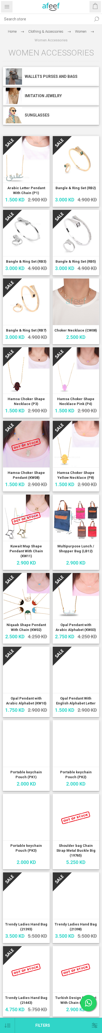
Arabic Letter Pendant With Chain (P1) (26, 190)
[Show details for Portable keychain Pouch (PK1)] (26, 743)
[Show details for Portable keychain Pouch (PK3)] (26, 817)
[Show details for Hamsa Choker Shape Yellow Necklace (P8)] (76, 444)
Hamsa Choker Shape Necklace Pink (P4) (75, 401)
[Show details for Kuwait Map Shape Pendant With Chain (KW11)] (26, 518)
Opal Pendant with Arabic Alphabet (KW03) (75, 627)
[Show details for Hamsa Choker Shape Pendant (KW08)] (26, 444)
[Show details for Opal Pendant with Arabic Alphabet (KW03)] (76, 596)
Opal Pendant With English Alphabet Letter (76, 700)
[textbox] (45, 19)
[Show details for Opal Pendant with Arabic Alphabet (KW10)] (26, 670)
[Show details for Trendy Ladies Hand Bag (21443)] (26, 969)
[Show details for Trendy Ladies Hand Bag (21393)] (26, 895)
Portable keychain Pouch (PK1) (26, 774)
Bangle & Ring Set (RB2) (75, 188)
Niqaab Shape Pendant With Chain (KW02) (26, 627)
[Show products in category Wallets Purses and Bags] (14, 76)
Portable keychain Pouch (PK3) (26, 848)
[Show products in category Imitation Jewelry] (14, 96)
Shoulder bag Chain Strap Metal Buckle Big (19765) (75, 850)
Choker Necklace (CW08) (75, 330)
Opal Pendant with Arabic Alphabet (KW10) (26, 700)
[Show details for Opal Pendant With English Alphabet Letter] (76, 670)
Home (12, 31)
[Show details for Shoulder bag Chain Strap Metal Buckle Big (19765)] (76, 817)
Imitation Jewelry (43, 96)
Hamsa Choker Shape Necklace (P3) (26, 401)
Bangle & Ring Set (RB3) (26, 261)
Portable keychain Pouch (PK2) (76, 774)
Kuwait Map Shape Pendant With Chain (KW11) (26, 551)
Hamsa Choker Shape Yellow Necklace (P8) (75, 475)
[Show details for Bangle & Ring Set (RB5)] (76, 233)
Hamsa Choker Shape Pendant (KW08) (26, 475)
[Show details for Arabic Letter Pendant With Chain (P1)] (26, 159)
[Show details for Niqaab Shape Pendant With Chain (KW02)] (26, 596)
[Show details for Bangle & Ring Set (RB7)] (26, 301)
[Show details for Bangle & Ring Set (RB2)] (76, 159)
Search (96, 19)
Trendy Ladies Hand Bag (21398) (76, 926)
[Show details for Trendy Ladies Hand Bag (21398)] (76, 895)
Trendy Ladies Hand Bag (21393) (26, 926)
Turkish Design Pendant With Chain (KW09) (75, 1000)
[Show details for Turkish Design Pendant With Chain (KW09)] (76, 969)
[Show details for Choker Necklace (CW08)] (76, 301)
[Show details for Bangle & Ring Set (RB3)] (26, 233)
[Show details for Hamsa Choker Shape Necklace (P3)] (26, 370)
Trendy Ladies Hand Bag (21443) (26, 1000)
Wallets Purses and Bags (51, 76)
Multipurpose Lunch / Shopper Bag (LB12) (75, 548)
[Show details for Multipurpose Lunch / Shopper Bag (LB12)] (76, 518)
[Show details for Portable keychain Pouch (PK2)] (76, 743)
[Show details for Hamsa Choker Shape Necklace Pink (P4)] (76, 370)
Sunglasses (37, 115)
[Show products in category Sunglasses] (14, 115)
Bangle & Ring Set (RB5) (75, 261)
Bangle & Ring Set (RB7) (26, 330)
